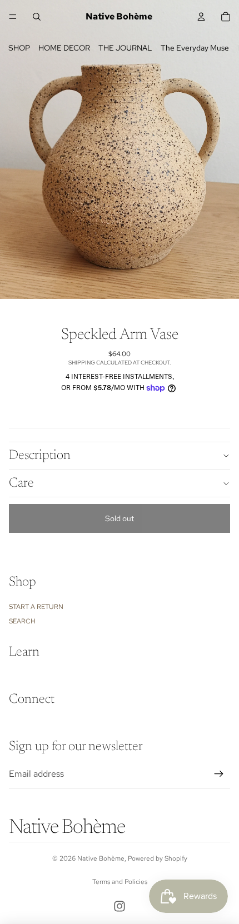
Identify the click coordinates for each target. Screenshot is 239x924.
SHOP (19, 48)
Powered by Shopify (157, 858)
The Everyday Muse (195, 48)
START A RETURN (36, 606)
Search (22, 621)
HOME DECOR (64, 48)
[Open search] (36, 16)
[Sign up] (219, 774)
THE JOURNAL (125, 48)
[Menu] (13, 16)
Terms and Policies (119, 881)
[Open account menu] (201, 16)
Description (40, 455)
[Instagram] (119, 906)
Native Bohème (101, 858)
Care (21, 483)
